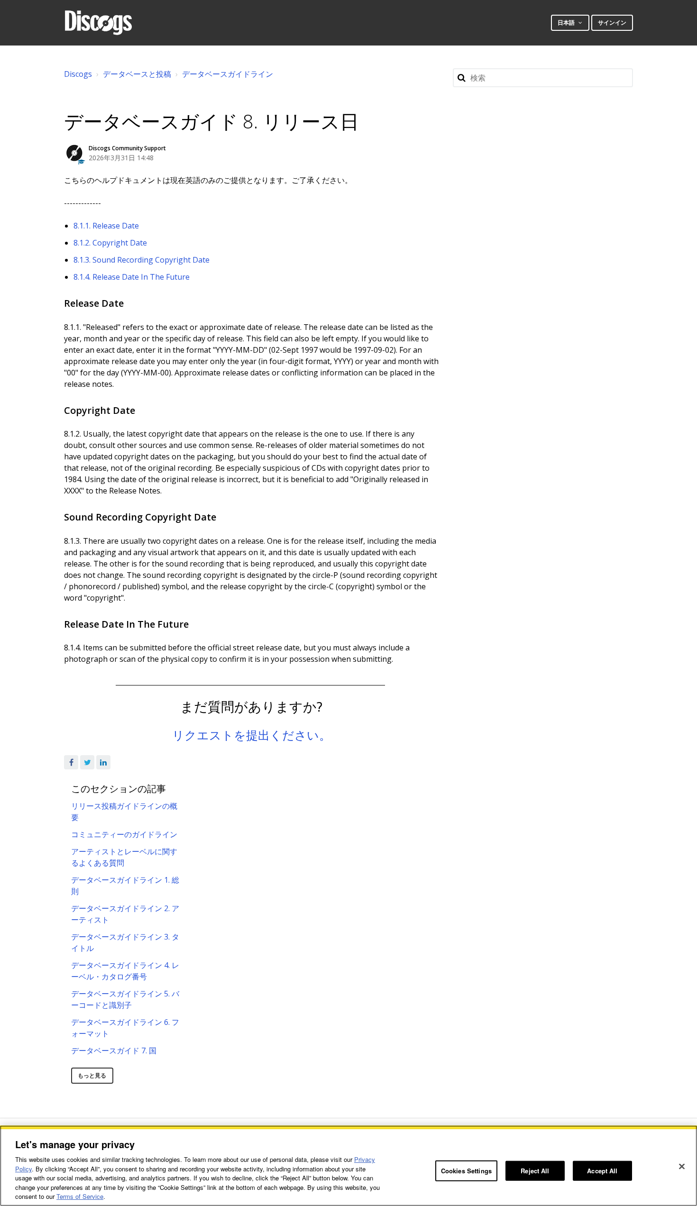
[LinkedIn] (103, 762)
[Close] (681, 1166)
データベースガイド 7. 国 (113, 1050)
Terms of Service (79, 1196)
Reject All (535, 1170)
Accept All (602, 1170)
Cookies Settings (466, 1170)
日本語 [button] (567, 22)
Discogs (78, 74)
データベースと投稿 (137, 74)
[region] (348, 1165)
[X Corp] (87, 762)
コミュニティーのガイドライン (124, 834)
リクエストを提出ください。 (251, 735)
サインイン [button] (612, 22)
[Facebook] (71, 762)
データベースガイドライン (227, 74)
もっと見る (92, 1075)
